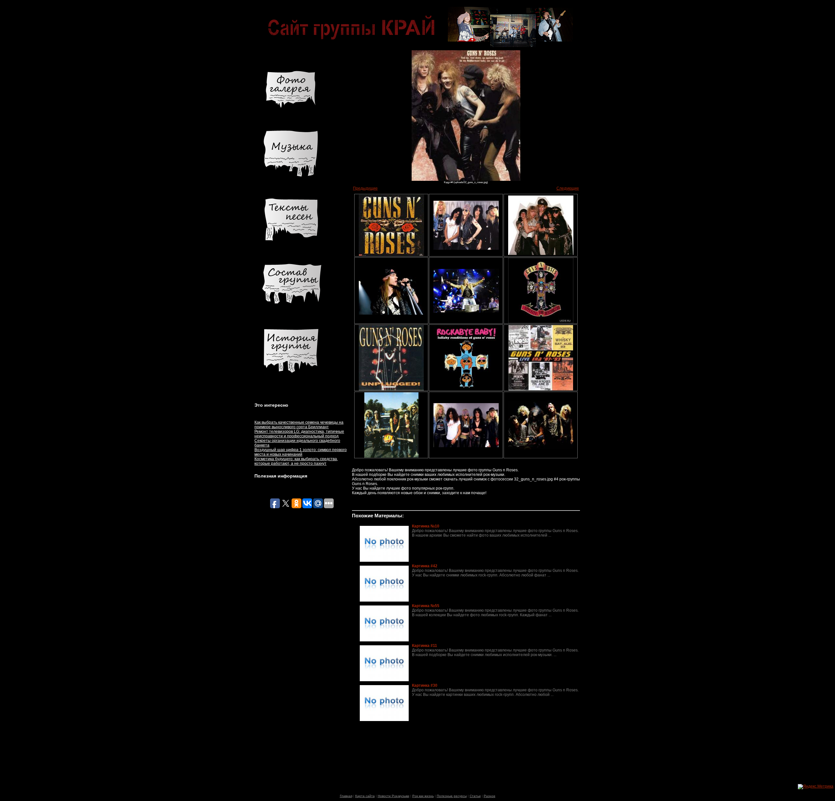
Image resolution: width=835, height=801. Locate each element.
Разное (489, 796)
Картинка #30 (424, 685)
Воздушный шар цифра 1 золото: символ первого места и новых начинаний (300, 452)
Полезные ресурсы (452, 796)
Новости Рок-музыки (393, 796)
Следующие (567, 188)
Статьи (475, 796)
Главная (346, 796)
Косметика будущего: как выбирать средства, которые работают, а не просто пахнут (296, 461)
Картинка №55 (425, 606)
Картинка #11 (424, 645)
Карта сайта (365, 796)
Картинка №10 (425, 526)
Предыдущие (365, 188)
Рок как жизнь (423, 796)
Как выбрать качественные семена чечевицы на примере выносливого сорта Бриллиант (298, 424)
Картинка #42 (424, 566)
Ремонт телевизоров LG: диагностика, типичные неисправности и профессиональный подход (299, 433)
